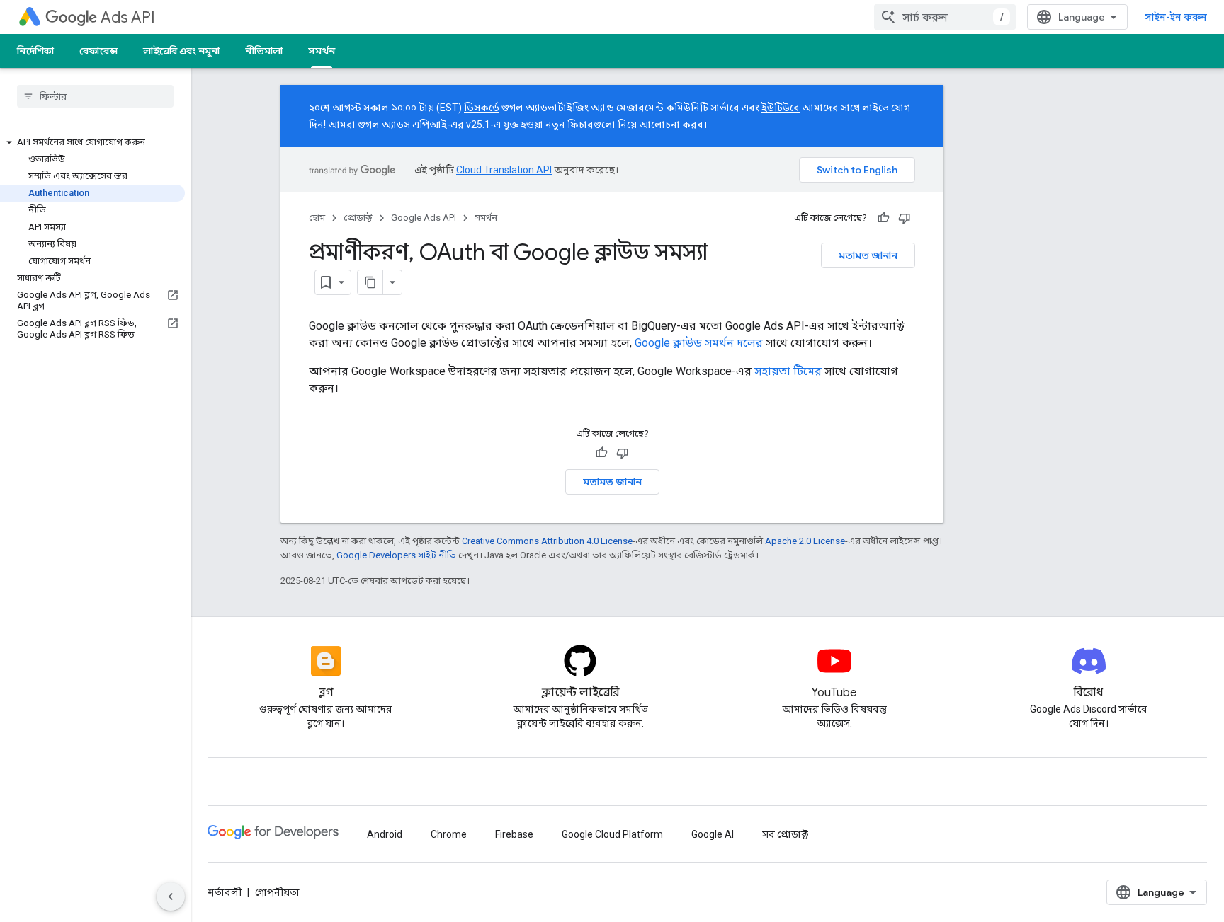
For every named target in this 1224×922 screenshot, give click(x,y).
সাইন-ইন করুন (1176, 17)
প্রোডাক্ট (358, 217)
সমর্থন (321, 51)
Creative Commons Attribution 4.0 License (547, 541)
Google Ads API (423, 217)
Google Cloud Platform (612, 834)
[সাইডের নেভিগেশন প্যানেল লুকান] (171, 896)
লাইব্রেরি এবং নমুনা (181, 51)
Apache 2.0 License (805, 541)
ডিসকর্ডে (481, 107)
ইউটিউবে (780, 107)
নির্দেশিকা (35, 51)
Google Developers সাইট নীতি (396, 555)
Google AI (712, 834)
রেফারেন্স (98, 51)
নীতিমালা (264, 51)
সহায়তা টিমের (788, 371)
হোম (317, 217)
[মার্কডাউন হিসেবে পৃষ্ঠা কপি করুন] (370, 282)
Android (384, 834)
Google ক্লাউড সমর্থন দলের (699, 343)
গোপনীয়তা (277, 892)
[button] (92, 142)
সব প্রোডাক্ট (785, 834)
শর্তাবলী (225, 892)
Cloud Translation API (504, 169)
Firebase (514, 834)
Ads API (128, 17)
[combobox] (945, 17)
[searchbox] (95, 96)
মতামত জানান (868, 255)
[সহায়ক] (883, 218)
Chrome (449, 834)
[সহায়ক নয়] (904, 218)
